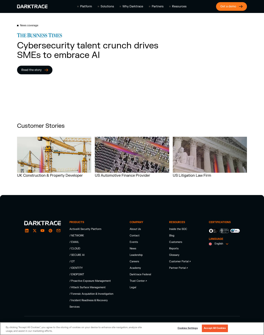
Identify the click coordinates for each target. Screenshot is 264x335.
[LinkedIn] (26, 230)
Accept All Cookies (215, 328)
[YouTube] (42, 230)
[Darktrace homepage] (32, 6)
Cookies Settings (188, 328)
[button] (84, 6)
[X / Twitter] (34, 230)
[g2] (50, 230)
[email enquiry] (58, 230)
